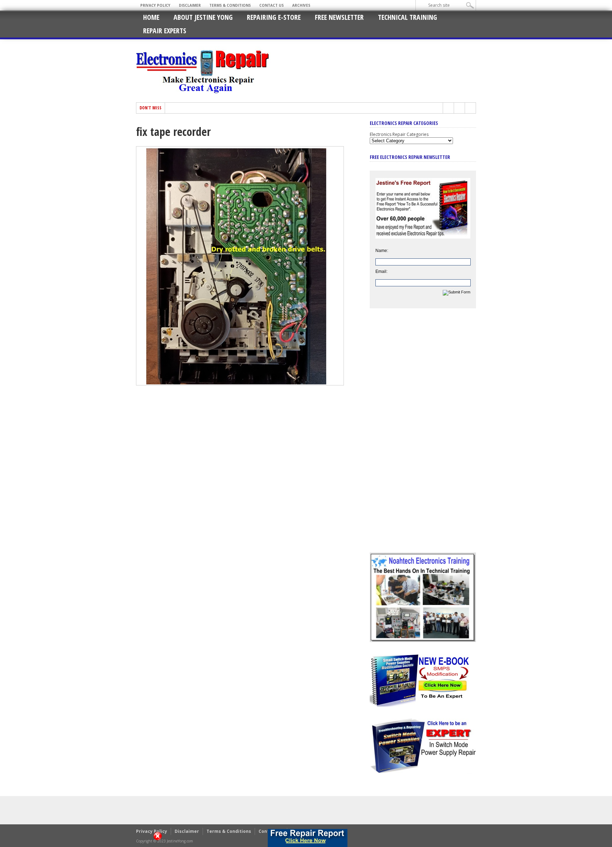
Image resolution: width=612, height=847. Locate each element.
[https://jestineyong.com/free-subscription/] (307, 838)
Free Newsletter (339, 17)
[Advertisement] (423, 436)
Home (151, 17)
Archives (301, 5)
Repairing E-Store (274, 17)
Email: (381, 271)
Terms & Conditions (230, 5)
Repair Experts (164, 30)
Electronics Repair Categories (399, 134)
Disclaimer (190, 5)
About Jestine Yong (203, 17)
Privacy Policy (155, 5)
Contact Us (271, 5)
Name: (381, 250)
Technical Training (407, 17)
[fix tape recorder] (240, 384)
